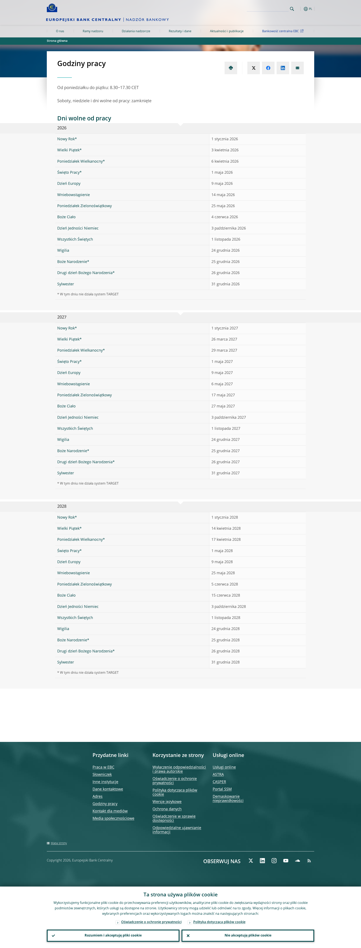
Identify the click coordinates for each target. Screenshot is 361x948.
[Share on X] (253, 68)
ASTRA (218, 775)
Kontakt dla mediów (110, 811)
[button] (299, 8)
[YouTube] (286, 861)
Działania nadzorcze (136, 31)
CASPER (219, 782)
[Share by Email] (297, 68)
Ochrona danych (167, 809)
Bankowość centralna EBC (280, 31)
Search (292, 9)
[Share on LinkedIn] (283, 68)
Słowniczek (102, 775)
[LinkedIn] (262, 861)
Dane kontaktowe (108, 789)
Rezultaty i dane (180, 31)
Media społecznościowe (113, 818)
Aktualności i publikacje (227, 31)
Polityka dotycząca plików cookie (219, 922)
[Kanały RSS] (309, 861)
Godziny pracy (105, 804)
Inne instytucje (105, 782)
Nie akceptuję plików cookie (248, 935)
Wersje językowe (167, 802)
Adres (98, 797)
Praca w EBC (103, 767)
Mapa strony (59, 843)
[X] (251, 861)
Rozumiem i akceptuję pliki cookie (113, 935)
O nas (60, 31)
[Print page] (231, 68)
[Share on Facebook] (268, 68)
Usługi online (224, 767)
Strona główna (57, 41)
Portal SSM (222, 789)
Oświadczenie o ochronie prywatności (151, 922)
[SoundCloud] (297, 861)
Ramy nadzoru (93, 31)
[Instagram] (274, 861)
